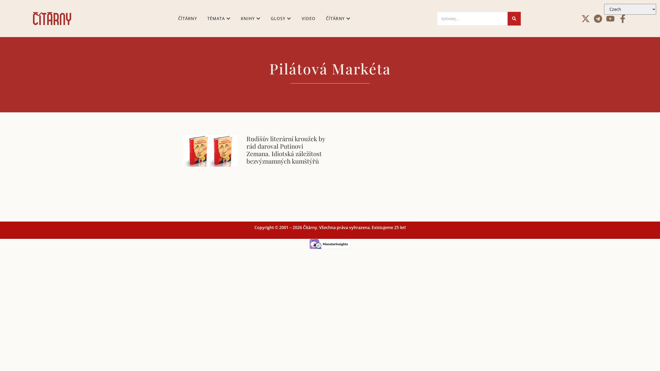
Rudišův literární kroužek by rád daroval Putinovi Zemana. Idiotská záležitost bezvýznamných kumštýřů (285, 149)
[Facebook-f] (622, 18)
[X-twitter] (585, 18)
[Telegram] (598, 18)
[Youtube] (610, 18)
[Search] (514, 19)
